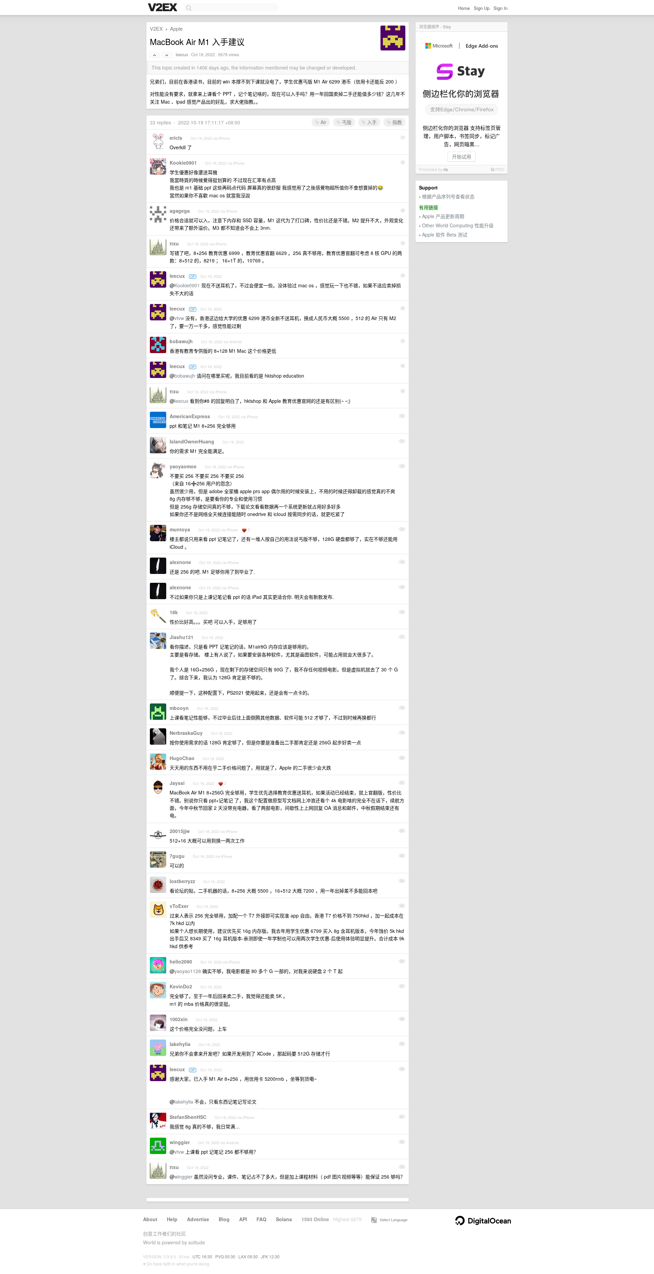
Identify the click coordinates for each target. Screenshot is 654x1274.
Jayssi (177, 782)
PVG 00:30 (225, 1256)
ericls (176, 137)
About (150, 1219)
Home (464, 8)
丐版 (346, 122)
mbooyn (179, 707)
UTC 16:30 (202, 1256)
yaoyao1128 (187, 971)
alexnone (180, 562)
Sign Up (481, 8)
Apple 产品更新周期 (443, 216)
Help (172, 1219)
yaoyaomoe (183, 466)
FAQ (261, 1219)
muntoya (180, 529)
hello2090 (181, 961)
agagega (180, 210)
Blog (224, 1219)
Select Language (392, 1219)
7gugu (177, 855)
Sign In (501, 8)
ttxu (174, 243)
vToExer (179, 906)
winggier (180, 1142)
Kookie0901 (183, 162)
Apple (176, 28)
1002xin (179, 1019)
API (243, 1219)
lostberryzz (182, 881)
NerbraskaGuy (186, 732)
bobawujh (181, 341)
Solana (284, 1219)
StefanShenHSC (188, 1116)
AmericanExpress (190, 416)
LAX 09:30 (248, 1256)
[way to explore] (163, 8)
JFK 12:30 (270, 1256)
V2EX (156, 28)
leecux (182, 54)
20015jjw (180, 831)
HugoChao (182, 758)
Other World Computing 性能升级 (458, 225)
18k (174, 612)
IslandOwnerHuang (192, 441)
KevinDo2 (181, 986)
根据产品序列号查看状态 (448, 196)
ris (445, 169)
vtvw (179, 318)
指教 (396, 122)
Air (322, 122)
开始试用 (461, 156)
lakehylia (180, 1044)
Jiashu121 (181, 637)
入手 (371, 122)
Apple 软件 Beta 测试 (444, 234)
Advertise (198, 1219)
